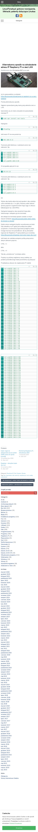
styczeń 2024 (5, 606)
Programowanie (6, 532)
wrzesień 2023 (5, 614)
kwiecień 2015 (5, 765)
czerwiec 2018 (5, 697)
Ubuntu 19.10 (5, 551)
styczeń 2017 (5, 731)
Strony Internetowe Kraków (10, 778)
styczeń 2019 (5, 685)
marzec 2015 (5, 768)
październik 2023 (6, 612)
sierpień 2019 (5, 672)
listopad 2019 (5, 665)
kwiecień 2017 (5, 725)
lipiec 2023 (4, 619)
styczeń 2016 (5, 748)
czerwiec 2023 (5, 621)
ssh (28, 475)
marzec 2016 (5, 744)
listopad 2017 (5, 710)
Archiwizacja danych (7, 504)
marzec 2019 (5, 680)
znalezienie (4, 477)
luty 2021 (4, 648)
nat (13, 475)
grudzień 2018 (5, 687)
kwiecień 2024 (5, 602)
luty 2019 (4, 682)
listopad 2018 (5, 689)
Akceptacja (19, 828)
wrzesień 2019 (5, 670)
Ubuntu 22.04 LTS (6, 553)
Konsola (3, 523)
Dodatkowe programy (8, 517)
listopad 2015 (5, 753)
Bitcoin (3, 512)
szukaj (31, 475)
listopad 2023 (5, 610)
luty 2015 (4, 770)
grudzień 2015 (5, 750)
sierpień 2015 (5, 757)
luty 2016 (4, 746)
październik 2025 (6, 578)
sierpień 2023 (5, 617)
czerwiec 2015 (5, 761)
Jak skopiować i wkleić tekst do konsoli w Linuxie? (18, 480)
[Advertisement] (19, 43)
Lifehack (3, 525)
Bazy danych (5, 506)
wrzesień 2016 (5, 738)
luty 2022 (4, 640)
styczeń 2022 (5, 642)
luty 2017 (4, 729)
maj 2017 (4, 723)
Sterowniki (4, 544)
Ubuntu (24, 473)
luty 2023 (4, 627)
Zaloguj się (4, 776)
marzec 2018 (5, 702)
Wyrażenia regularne (7, 563)
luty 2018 (4, 704)
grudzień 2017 (5, 708)
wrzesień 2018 (5, 693)
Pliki (2, 529)
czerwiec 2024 (5, 600)
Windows (4, 559)
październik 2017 (6, 712)
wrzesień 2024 (5, 595)
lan (4, 475)
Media (3, 527)
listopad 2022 (5, 629)
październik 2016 (6, 736)
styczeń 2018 (5, 706)
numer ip (16, 475)
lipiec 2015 (4, 759)
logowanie (9, 475)
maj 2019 (4, 676)
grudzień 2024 (5, 589)
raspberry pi (23, 475)
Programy (4, 534)
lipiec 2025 (4, 580)
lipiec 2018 (4, 695)
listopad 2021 (5, 644)
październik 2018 (6, 691)
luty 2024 (4, 604)
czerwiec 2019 (5, 674)
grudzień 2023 (5, 608)
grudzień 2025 (5, 574)
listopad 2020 (5, 651)
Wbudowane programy (8, 555)
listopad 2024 (5, 591)
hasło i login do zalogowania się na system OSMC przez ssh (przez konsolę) (9, 453)
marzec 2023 (5, 625)
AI (1, 500)
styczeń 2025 (5, 587)
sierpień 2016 (5, 740)
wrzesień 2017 (5, 714)
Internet (3, 521)
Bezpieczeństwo (6, 510)
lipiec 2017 (4, 719)
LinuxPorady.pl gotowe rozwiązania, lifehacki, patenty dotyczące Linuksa (19, 10)
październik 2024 (6, 593)
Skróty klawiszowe (7, 542)
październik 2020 (6, 653)
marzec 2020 (5, 661)
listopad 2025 (5, 576)
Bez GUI (3, 508)
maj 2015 (4, 763)
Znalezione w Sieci (7, 566)
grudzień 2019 (5, 663)
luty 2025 (4, 585)
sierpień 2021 (5, 646)
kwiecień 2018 (5, 699)
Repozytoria (5, 538)
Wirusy (3, 561)
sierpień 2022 (5, 634)
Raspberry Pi (10, 473)
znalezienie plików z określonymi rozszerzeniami (17, 485)
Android (3, 502)
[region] (19, 821)
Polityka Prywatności (16, 823)
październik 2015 (6, 755)
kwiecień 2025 (5, 583)
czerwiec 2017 (5, 721)
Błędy (3, 515)
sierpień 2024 (5, 597)
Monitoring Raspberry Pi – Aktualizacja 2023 (26, 452)
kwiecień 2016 (5, 742)
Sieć (15, 473)
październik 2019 (6, 668)
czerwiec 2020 (5, 655)
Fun (2, 519)
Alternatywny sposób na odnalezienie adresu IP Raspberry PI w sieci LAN (18, 66)
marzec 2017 (5, 727)
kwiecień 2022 (5, 636)
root (28, 70)
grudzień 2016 (5, 734)
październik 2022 (6, 631)
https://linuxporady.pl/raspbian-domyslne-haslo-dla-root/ (18, 235)
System (19, 473)
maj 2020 (4, 657)
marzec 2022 (5, 638)
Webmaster (4, 557)
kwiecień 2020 (5, 659)
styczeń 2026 (5, 572)
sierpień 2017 (5, 716)
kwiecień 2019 (5, 678)
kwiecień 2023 (5, 623)
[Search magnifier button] (35, 492)
